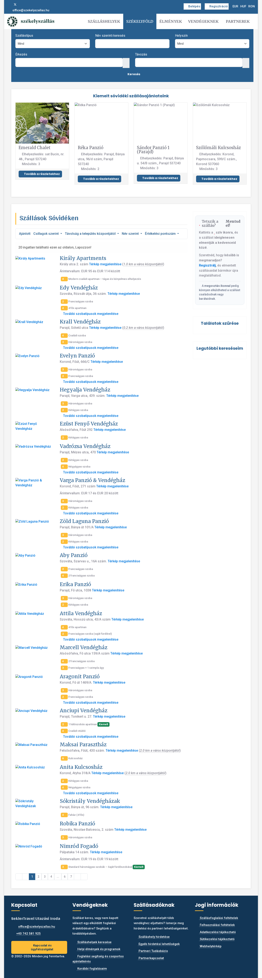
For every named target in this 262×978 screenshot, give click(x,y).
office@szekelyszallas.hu (30, 10)
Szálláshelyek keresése (94, 942)
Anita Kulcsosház (81, 767)
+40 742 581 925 (28, 933)
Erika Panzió (75, 584)
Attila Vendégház (81, 613)
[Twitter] (15, 4)
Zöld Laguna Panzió (84, 521)
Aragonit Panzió (80, 676)
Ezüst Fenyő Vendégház (89, 424)
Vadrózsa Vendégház (85, 446)
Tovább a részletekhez (41, 174)
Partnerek (238, 21)
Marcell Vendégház (83, 647)
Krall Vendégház (80, 322)
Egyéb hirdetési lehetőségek (159, 944)
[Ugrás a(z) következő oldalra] (77, 876)
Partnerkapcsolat (151, 958)
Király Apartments (83, 258)
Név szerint (131, 234)
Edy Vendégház (79, 288)
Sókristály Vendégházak (90, 801)
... (58, 876)
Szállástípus (24, 35)
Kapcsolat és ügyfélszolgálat (42, 947)
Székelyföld (139, 21)
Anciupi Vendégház (83, 710)
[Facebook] (8, 4)
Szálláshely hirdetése (154, 937)
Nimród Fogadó (79, 846)
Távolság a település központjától (90, 234)
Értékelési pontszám (160, 234)
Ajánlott (24, 234)
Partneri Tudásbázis (153, 951)
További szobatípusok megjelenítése (90, 314)
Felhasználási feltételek (217, 925)
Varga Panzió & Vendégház (92, 480)
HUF (243, 6)
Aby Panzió (74, 555)
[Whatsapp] (28, 4)
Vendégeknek (203, 21)
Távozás (141, 54)
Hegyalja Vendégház (85, 390)
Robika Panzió (77, 823)
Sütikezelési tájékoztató (217, 939)
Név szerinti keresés (110, 35)
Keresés (133, 74)
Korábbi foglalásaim (92, 968)
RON (251, 6)
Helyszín (181, 35)
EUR (235, 6)
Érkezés (21, 54)
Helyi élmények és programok (98, 949)
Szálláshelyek (104, 21)
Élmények (170, 21)
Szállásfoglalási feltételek (218, 918)
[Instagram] (22, 4)
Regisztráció (218, 6)
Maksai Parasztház (83, 744)
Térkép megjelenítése (105, 264)
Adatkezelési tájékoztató (217, 932)
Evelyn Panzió (77, 356)
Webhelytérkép (210, 946)
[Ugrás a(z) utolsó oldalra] (84, 876)
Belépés (194, 6)
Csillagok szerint (46, 234)
